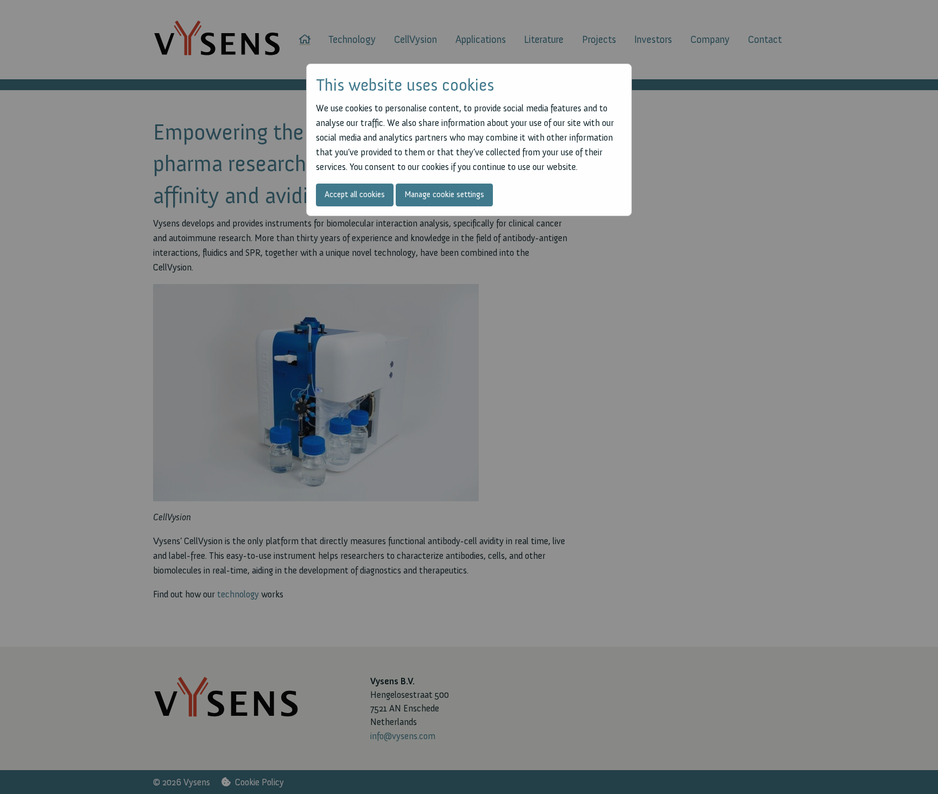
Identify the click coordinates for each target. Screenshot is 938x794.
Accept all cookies (355, 194)
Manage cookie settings (444, 194)
